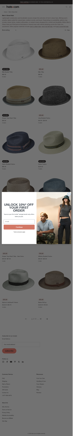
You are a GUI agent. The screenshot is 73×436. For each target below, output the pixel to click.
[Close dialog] (68, 194)
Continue (18, 227)
